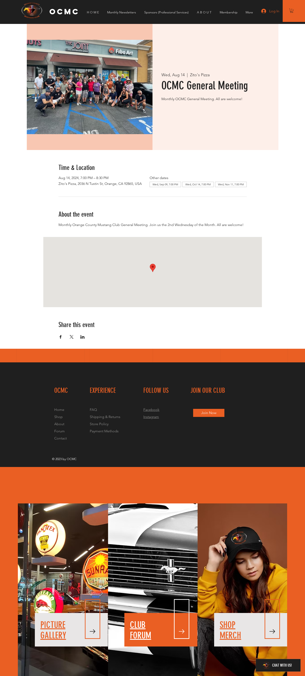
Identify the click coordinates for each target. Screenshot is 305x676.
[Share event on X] (71, 337)
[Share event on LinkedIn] (82, 337)
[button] (291, 10)
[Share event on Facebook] (60, 337)
